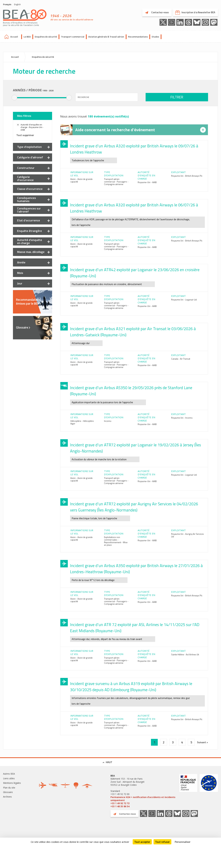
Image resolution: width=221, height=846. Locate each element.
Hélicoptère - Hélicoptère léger (82, 422)
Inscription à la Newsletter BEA (198, 12)
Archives (7, 796)
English (17, 4)
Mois (20, 273)
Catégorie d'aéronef (30, 157)
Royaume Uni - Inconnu (182, 417)
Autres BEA (9, 773)
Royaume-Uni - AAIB (147, 182)
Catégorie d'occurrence (25, 178)
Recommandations (138, 36)
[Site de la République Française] (188, 791)
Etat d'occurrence (28, 220)
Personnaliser (182, 842)
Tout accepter (142, 842)
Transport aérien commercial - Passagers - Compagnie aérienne (116, 181)
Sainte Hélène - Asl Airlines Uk (185, 654)
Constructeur (25, 168)
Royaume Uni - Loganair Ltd (184, 299)
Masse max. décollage (30, 252)
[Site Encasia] (209, 791)
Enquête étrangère (29, 231)
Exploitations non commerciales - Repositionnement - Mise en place (115, 541)
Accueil (14, 36)
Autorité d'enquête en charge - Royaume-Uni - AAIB (32, 127)
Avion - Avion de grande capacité (81, 180)
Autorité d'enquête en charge (29, 241)
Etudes (155, 36)
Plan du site (9, 787)
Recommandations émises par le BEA (28, 301)
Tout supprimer (25, 135)
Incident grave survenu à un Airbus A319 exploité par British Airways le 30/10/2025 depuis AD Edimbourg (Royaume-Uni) (131, 687)
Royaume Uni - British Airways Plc (186, 175)
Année (21, 262)
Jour (19, 283)
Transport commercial (72, 36)
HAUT (109, 762)
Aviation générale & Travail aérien (106, 36)
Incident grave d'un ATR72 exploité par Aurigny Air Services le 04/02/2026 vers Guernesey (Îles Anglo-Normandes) (134, 507)
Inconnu (107, 421)
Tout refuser (162, 842)
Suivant (202, 742)
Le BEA (27, 36)
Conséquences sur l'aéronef (29, 210)
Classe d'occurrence (30, 189)
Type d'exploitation (29, 147)
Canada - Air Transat (180, 358)
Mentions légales (12, 782)
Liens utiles (9, 778)
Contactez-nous (160, 12)
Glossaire (22, 327)
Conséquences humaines (26, 199)
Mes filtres (24, 115)
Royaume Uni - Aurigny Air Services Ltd (187, 535)
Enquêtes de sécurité (46, 36)
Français (7, 4)
